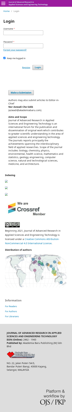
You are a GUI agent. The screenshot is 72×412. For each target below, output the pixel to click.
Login (38, 67)
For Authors (11, 311)
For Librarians (12, 316)
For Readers (11, 306)
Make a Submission (21, 92)
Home (6, 11)
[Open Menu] (3, 3)
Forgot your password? (15, 49)
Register (26, 67)
